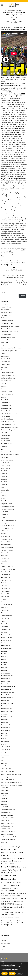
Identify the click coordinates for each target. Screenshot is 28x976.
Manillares (4, 534)
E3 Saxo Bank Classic (7, 443)
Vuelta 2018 (4, 788)
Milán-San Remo (6, 553)
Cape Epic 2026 (5, 364)
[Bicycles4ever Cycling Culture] (14, 5)
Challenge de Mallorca (7, 372)
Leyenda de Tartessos (7, 525)
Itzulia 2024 (4, 512)
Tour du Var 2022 (6, 725)
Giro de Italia (5, 490)
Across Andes (5, 304)
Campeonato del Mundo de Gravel (11, 348)
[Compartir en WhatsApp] (7, 270)
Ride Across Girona (6, 616)
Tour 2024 (4, 665)
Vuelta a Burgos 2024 (7, 823)
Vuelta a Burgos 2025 (7, 826)
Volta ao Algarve (6, 777)
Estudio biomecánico (7, 460)
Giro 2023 (4, 479)
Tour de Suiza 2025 (6, 719)
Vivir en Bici (16, 917)
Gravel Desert (5, 501)
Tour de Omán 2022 (7, 697)
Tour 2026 (4, 670)
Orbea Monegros (6, 575)
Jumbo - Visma (14, 888)
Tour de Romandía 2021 (8, 708)
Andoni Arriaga (14, 846)
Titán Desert (4, 643)
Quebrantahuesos (6, 605)
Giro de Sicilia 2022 (6, 495)
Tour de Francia (5, 681)
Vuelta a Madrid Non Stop (8, 831)
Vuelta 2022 (4, 799)
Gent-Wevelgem (5, 468)
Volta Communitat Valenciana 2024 (11, 785)
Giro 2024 (4, 482)
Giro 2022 (4, 476)
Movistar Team (19, 898)
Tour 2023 (4, 662)
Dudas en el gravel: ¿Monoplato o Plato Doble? (21, 283)
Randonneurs (5, 607)
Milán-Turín (4, 555)
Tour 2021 (4, 656)
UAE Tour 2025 (5, 752)
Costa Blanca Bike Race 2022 (9, 427)
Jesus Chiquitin (5, 888)
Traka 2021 (4, 733)
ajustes (20, 969)
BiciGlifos (9, 92)
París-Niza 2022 (5, 585)
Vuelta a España (5, 829)
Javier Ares (15, 885)
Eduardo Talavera (8, 863)
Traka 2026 (4, 738)
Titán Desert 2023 (6, 648)
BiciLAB (4, 855)
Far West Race (5, 463)
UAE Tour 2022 (5, 749)
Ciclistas (3, 383)
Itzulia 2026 (4, 517)
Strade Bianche (5, 629)
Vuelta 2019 (4, 790)
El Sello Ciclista (8, 866)
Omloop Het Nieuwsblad (8, 569)
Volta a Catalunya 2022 (7, 771)
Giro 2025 (4, 484)
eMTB (2, 449)
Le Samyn (4, 523)
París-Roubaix (5, 596)
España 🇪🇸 (4, 958)
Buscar (3, 292)
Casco (3, 370)
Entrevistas (4, 457)
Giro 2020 (4, 471)
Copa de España (6, 411)
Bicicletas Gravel (6, 334)
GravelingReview (9, 875)
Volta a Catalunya (6, 769)
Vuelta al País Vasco (7, 834)
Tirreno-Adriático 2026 (7, 640)
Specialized (5, 910)
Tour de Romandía (6, 706)
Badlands (4, 318)
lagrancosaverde (7, 890)
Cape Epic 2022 (5, 359)
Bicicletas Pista (5, 340)
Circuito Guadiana (6, 392)
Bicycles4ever (14, 22)
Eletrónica (4, 446)
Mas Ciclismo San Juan (14, 895)
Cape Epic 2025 (5, 362)
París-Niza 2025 (5, 591)
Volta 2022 (4, 760)
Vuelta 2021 (4, 796)
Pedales (3, 599)
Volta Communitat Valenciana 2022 (11, 782)
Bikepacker (12, 856)
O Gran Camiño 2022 (7, 566)
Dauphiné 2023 (5, 441)
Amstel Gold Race (6, 307)
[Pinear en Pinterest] (18, 270)
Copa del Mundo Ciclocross (9, 413)
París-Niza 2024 (8, 10)
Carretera (15, 10)
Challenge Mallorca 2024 (8, 378)
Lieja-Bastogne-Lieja (7, 528)
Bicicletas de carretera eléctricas (10, 326)
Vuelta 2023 (4, 801)
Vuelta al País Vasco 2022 (8, 837)
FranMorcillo (4, 870)
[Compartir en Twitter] (12, 270)
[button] (2, 5)
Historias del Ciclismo (7, 509)
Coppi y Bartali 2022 (7, 419)
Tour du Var (4, 722)
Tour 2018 (4, 651)
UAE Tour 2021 (5, 747)
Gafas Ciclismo (5, 465)
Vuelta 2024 (4, 804)
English (3, 961)
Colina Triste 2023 (6, 408)
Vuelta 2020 (4, 793)
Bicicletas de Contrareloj (8, 329)
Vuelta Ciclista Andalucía (8, 840)
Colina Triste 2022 (6, 405)
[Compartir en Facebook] (9, 270)
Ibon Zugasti (6, 882)
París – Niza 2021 (6, 577)
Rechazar (12, 973)
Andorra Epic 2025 (6, 312)
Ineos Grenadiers (17, 882)
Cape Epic (4, 353)
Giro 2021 (4, 473)
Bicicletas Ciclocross (7, 321)
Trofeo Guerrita (5, 741)
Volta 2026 (4, 766)
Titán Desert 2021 (6, 646)
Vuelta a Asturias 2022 (7, 818)
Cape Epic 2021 (5, 356)
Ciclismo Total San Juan (7, 858)
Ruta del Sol (4, 624)
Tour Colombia (5, 673)
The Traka (4, 632)
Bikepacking (4, 342)
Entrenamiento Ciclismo (8, 452)
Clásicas (3, 397)
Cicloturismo (5, 389)
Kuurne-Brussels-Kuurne (8, 520)
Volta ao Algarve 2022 (7, 779)
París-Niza (20, 10)
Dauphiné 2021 (5, 438)
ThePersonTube (7, 915)
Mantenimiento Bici (7, 539)
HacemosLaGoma (10, 878)
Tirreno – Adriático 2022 (8, 637)
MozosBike (5, 901)
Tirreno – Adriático (6, 635)
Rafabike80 (5, 907)
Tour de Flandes (6, 678)
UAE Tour (4, 744)
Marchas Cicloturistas (7, 542)
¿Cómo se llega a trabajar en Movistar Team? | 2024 (7, 283)
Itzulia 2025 (4, 514)
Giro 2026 (4, 487)
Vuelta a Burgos (5, 820)
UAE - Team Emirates (7, 917)
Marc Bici (4, 895)
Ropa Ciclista (5, 618)
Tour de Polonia (5, 700)
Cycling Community (6, 861)
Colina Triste (4, 400)
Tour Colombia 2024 (7, 676)
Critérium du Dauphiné (8, 430)
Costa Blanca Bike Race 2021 (9, 424)
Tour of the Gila (5, 728)
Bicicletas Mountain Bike (8, 337)
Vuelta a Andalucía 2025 (8, 809)
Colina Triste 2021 (6, 403)
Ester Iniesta (21, 867)
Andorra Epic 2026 (6, 315)
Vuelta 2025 (4, 807)
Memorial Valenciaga (7, 547)
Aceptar (4, 973)
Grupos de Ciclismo (7, 504)
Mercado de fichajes (7, 550)
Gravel (3, 498)
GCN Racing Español (7, 873)
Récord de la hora (6, 613)
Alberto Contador (4, 846)
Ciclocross (4, 386)
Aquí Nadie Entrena (7, 853)
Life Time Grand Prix (7, 531)
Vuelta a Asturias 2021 (7, 815)
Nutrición (4, 561)
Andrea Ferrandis (8, 849)
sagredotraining (17, 907)
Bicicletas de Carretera (7, 323)
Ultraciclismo (5, 755)
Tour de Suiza (5, 714)
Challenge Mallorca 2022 (8, 375)
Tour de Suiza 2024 (6, 717)
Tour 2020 (4, 654)
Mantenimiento (5, 536)
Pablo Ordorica (7, 903)
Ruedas (3, 621)
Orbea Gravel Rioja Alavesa (9, 572)
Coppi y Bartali (5, 416)
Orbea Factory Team (18, 901)
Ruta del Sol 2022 (6, 626)
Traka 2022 (4, 736)
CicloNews (4, 256)
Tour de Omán (5, 695)
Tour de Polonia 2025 (7, 703)
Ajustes (19, 973)
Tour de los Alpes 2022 (7, 692)
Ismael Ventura (5, 885)
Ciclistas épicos (19, 858)
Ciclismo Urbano (6, 381)
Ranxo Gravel (5, 610)
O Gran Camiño (5, 564)
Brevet (3, 345)
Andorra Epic (5, 310)
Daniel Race (16, 861)
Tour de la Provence (7, 684)
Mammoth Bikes (21, 893)
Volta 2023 (4, 763)
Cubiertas (4, 433)
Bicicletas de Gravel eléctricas (9, 331)
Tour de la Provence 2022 (8, 687)
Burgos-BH (19, 856)
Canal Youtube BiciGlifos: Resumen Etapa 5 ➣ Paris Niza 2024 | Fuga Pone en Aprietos (13, 79)
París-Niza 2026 (5, 594)
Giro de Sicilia (5, 493)
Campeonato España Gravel (9, 351)
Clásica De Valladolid (7, 394)
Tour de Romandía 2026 (8, 711)
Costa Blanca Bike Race (8, 422)
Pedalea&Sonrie (18, 904)
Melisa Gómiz (6, 898)
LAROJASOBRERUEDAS (8, 893)
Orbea (11, 901)
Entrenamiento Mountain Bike (10, 454)
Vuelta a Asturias (6, 812)
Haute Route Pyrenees (7, 506)
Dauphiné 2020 (5, 435)
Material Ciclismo (6, 544)
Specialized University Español (12, 912)
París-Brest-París (6, 580)
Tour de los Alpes (6, 689)
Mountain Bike (5, 558)
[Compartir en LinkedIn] (21, 270)
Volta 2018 (4, 758)
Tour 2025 (4, 667)
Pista (2, 602)
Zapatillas (4, 842)
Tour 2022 (4, 659)
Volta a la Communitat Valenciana (11, 774)
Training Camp (5, 730)
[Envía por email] (15, 270)
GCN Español (14, 870)
